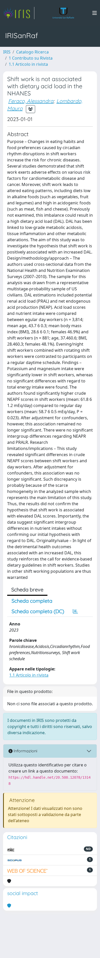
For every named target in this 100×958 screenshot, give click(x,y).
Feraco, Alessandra (30, 101)
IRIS (7, 52)
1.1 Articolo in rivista (28, 64)
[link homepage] (18, 13)
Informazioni (25, 750)
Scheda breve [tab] (27, 589)
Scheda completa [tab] (32, 601)
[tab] (75, 611)
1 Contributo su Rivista (31, 58)
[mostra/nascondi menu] (94, 13)
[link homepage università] (63, 13)
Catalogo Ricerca (32, 52)
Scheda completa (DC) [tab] (38, 611)
